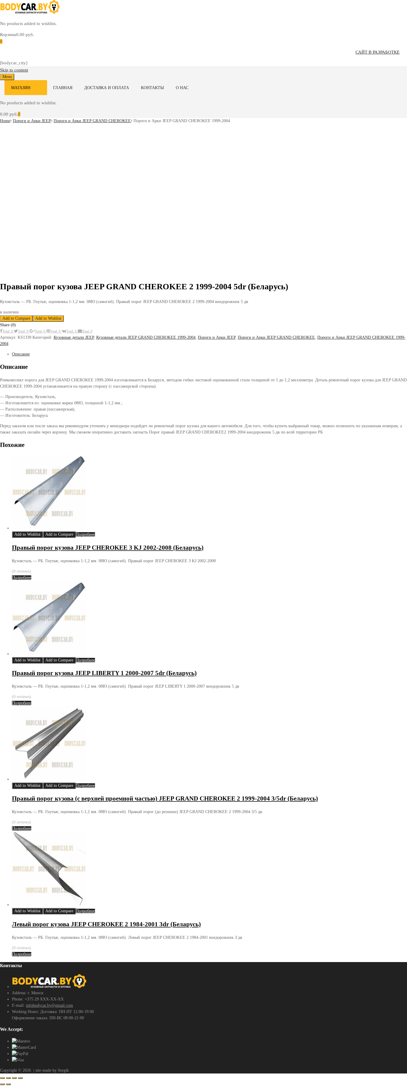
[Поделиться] (14, 1078)
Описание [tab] (21, 354)
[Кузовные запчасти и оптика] (30, 12)
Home (5, 121)
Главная (62, 88)
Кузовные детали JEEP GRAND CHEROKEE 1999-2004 (145, 337)
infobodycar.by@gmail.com (49, 1005)
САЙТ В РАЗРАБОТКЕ (377, 52)
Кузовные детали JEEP (74, 337)
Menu (7, 76)
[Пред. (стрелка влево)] (2, 1084)
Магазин (20, 88)
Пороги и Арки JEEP (32, 121)
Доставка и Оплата (106, 88)
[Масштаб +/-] (2, 1078)
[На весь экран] (8, 1078)
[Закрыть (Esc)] (20, 1078)
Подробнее (85, 534)
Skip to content (14, 70)
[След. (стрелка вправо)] (8, 1084)
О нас (182, 88)
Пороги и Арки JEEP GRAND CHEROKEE (92, 121)
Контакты (152, 88)
